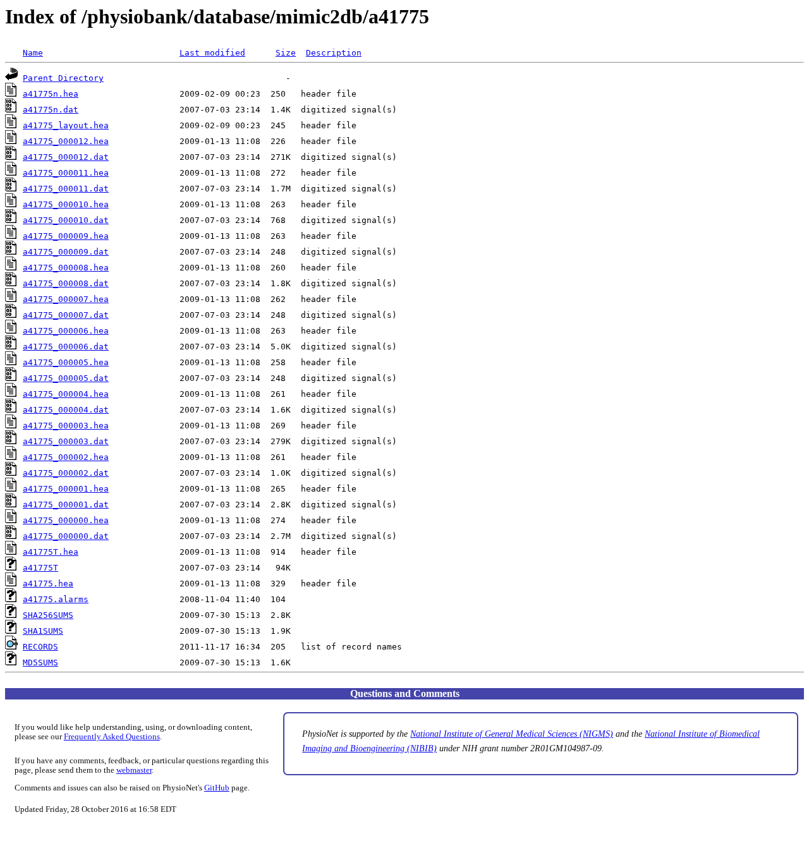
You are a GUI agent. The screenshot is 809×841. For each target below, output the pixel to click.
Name (33, 52)
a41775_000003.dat (66, 441)
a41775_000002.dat (66, 473)
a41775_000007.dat (66, 315)
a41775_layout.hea (66, 125)
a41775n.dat (50, 109)
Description (334, 52)
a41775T (40, 567)
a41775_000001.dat (66, 504)
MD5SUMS (40, 662)
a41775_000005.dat (66, 378)
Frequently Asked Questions (112, 736)
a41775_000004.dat (66, 409)
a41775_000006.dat (66, 346)
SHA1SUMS (43, 631)
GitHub (216, 788)
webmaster (134, 770)
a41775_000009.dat (66, 252)
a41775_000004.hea (66, 394)
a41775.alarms (55, 599)
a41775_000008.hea (66, 267)
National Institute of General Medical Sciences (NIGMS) (511, 734)
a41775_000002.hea (66, 457)
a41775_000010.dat (66, 220)
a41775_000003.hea (66, 425)
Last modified (212, 52)
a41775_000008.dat (66, 283)
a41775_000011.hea (66, 173)
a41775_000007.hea (66, 299)
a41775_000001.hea (66, 488)
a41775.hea (48, 583)
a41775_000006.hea (66, 331)
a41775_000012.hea (66, 141)
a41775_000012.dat (66, 157)
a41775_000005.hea (66, 362)
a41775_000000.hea (66, 520)
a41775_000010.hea (66, 204)
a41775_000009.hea (66, 236)
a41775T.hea (50, 552)
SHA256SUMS (48, 615)
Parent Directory (63, 78)
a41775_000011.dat (66, 188)
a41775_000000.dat (66, 536)
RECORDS (40, 646)
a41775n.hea (50, 94)
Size (286, 52)
